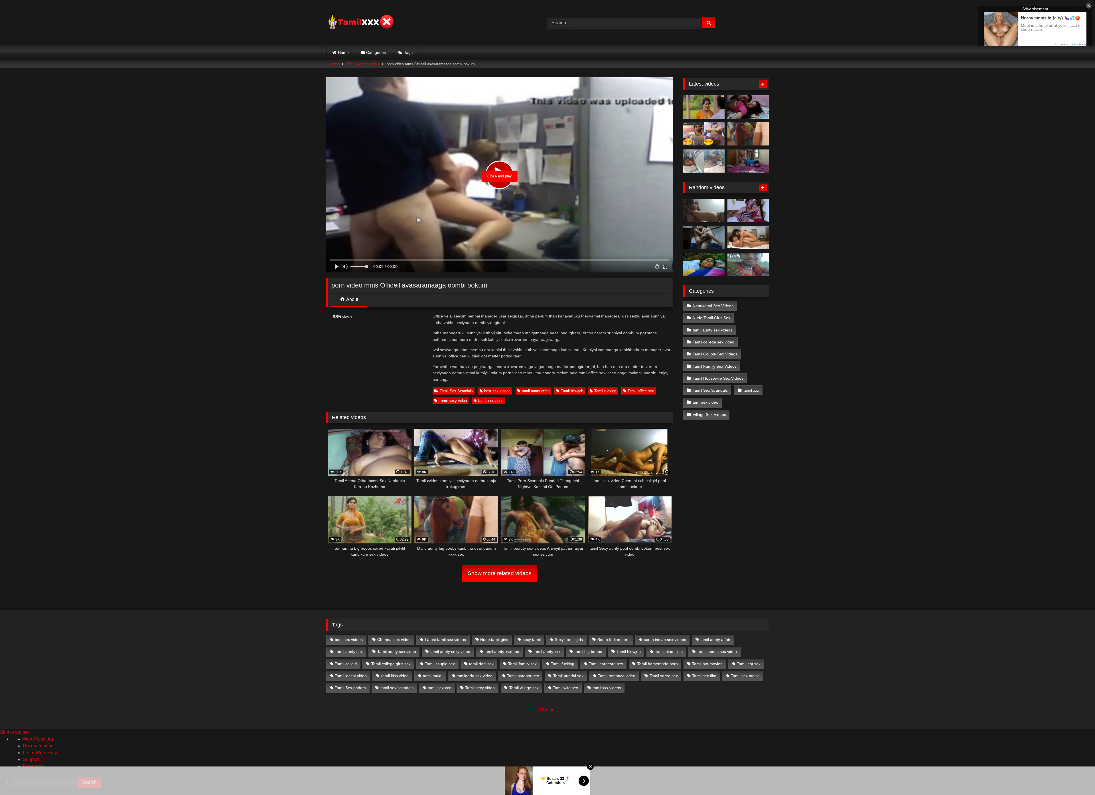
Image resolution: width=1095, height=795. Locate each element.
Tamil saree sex (664, 675)
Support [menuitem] (31, 759)
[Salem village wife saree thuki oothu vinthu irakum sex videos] (704, 264)
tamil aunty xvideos (501, 651)
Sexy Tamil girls (569, 639)
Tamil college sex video (713, 342)
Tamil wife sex (565, 687)
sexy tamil (532, 639)
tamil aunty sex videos (713, 330)
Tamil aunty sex (349, 651)
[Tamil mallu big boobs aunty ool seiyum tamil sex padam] (704, 107)
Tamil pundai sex (568, 675)
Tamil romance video (616, 675)
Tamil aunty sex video (396, 651)
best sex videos (497, 391)
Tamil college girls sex (391, 664)
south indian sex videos (665, 639)
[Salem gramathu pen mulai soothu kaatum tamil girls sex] (704, 134)
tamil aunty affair (535, 391)
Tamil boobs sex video (717, 651)
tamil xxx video (490, 400)
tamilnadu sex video (474, 675)
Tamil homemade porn (657, 664)
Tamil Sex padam (350, 687)
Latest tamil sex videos (445, 639)
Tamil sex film (704, 675)
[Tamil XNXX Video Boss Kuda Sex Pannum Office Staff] (748, 237)
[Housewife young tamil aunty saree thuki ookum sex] (748, 161)
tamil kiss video (395, 675)
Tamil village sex (524, 687)
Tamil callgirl (346, 664)
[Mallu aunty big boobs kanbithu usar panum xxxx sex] (748, 134)
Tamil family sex (522, 664)
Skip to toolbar (14, 732)
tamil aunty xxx (547, 651)
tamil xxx (751, 390)
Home (343, 52)
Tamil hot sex (749, 664)
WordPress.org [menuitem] (38, 739)
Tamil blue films (669, 651)
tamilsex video (705, 402)
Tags (408, 52)
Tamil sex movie (745, 675)
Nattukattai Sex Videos (713, 306)
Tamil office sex (641, 391)
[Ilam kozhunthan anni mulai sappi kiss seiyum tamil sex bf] (748, 107)
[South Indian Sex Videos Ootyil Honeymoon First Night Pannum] (748, 210)
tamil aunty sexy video (450, 651)
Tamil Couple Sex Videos (715, 354)
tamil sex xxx (439, 687)
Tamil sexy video (453, 400)
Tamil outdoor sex (523, 675)
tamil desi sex (481, 664)
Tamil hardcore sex (606, 664)
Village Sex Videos (709, 414)
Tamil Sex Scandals (363, 64)
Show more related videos (500, 573)
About (351, 299)
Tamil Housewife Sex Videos (718, 378)
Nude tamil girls (494, 639)
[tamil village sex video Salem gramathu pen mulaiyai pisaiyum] (748, 264)
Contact (547, 709)
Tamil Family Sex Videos (715, 366)
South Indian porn (613, 639)
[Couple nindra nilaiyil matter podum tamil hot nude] (704, 237)
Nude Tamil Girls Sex (711, 317)
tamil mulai (432, 675)
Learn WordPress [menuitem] (40, 752)
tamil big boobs (588, 651)
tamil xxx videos (607, 687)
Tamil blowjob (572, 391)
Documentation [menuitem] (38, 745)
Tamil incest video (351, 675)
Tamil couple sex (440, 664)
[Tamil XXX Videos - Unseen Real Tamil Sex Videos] (360, 23)
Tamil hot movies (707, 664)
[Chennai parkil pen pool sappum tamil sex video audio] (704, 161)
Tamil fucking (605, 391)
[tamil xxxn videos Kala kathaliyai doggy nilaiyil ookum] (704, 210)
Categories (376, 52)
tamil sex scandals (396, 687)
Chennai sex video (394, 639)
